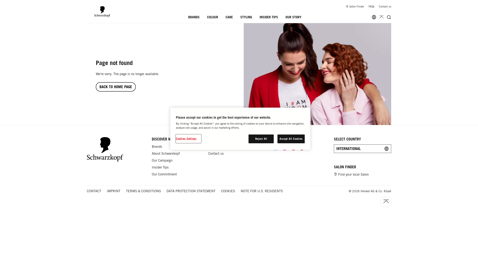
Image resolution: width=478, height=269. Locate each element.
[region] (240, 129)
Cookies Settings (186, 138)
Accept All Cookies (291, 138)
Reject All (261, 138)
